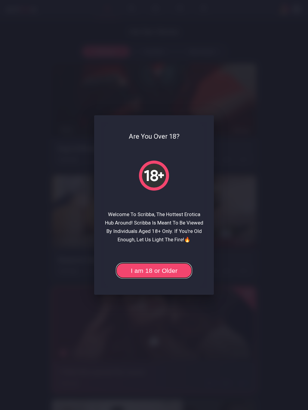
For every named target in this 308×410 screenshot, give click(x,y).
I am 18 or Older (154, 270)
